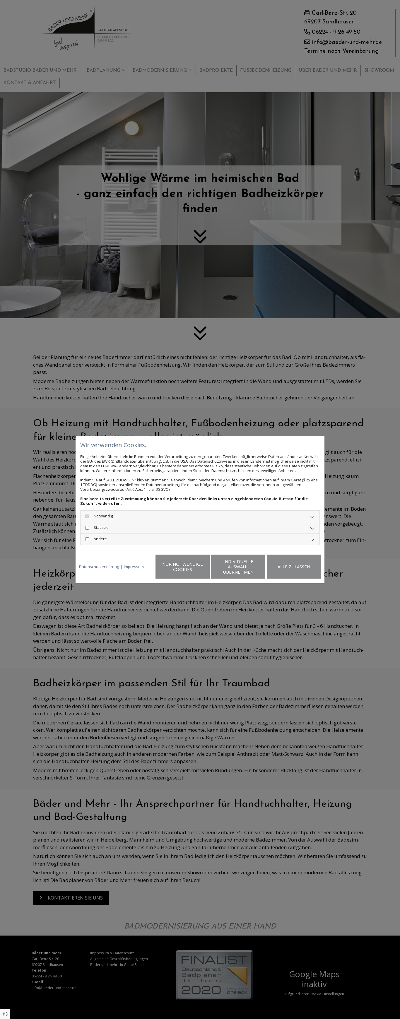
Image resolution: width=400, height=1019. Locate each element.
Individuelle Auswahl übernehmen (238, 566)
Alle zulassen (294, 567)
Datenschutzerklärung (99, 566)
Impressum (134, 566)
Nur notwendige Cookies (182, 566)
